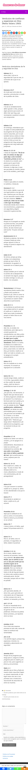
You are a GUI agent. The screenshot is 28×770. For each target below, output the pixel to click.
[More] (24, 33)
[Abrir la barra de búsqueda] (26, 12)
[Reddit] (8, 33)
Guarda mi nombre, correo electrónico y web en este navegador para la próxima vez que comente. (15, 739)
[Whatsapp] (22, 33)
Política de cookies (8, 756)
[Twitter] (6, 33)
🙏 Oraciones (7, 690)
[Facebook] (3, 33)
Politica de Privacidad (9, 754)
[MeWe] (16, 33)
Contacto (5, 758)
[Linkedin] (11, 33)
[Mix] (19, 33)
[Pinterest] (14, 33)
